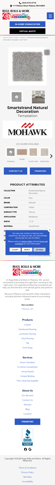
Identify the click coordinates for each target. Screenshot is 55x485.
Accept (15, 249)
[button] (27, 24)
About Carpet (13, 37)
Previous (4, 95)
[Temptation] (10, 152)
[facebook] (25, 449)
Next (51, 95)
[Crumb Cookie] (33, 152)
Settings (39, 249)
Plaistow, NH (27, 309)
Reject (27, 249)
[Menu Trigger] (50, 15)
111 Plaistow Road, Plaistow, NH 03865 (29, 6)
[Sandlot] (22, 152)
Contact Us (15, 171)
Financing (40, 171)
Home (5, 37)
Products (23, 37)
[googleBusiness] (30, 449)
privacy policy (26, 241)
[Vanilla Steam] (44, 152)
